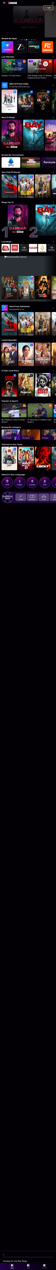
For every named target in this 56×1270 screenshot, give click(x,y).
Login (48, 8)
